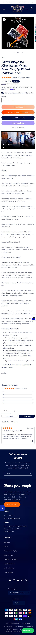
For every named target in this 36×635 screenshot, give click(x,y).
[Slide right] (22, 52)
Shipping (3, 83)
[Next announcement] (32, 2)
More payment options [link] (18, 127)
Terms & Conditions (10, 559)
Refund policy (26, 623)
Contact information (12, 629)
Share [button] (5, 373)
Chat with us (27, 631)
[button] (4, 9)
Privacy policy (8, 626)
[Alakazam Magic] (17, 8)
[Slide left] (14, 52)
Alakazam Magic (15, 623)
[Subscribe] (30, 473)
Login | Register (9, 568)
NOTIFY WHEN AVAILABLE (18, 112)
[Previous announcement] (3, 2)
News (6, 546)
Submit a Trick (12, 504)
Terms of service (18, 626)
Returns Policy (8, 555)
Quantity (4, 96)
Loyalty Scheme (9, 564)
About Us (7, 542)
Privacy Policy (8, 572)
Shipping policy (29, 626)
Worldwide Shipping (10, 551)
